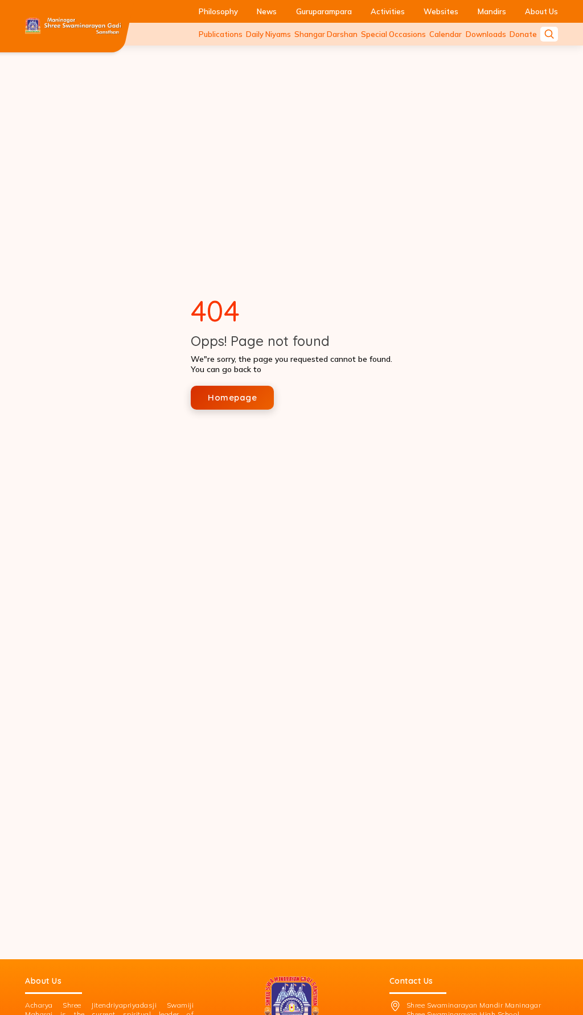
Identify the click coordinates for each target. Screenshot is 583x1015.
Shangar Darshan (326, 34)
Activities (388, 11)
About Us (541, 11)
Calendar (445, 34)
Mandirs (492, 11)
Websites (441, 11)
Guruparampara (324, 11)
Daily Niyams (268, 34)
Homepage (232, 397)
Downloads (486, 34)
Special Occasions (393, 34)
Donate (523, 34)
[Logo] (73, 26)
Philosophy (218, 11)
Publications (221, 34)
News (267, 11)
